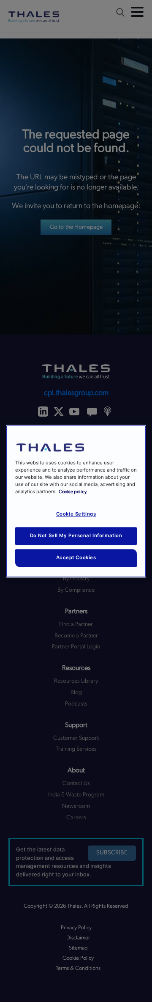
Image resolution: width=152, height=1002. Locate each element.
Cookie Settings (76, 514)
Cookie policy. (73, 491)
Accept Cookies (76, 557)
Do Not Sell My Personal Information (76, 535)
